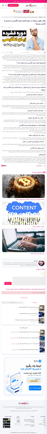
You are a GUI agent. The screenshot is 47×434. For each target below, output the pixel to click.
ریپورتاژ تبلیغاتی (39, 165)
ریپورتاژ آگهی (40, 17)
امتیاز (45, 272)
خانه (44, 17)
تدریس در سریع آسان (13, 5)
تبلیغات (44, 422)
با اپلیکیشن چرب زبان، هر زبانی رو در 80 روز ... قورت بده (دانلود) (23, 1)
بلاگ (45, 425)
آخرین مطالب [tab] (35, 302)
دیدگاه (45, 275)
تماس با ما (44, 420)
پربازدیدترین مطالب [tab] (12, 302)
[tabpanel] (23, 314)
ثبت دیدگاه (8, 283)
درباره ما (44, 418)
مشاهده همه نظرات (24, 297)
